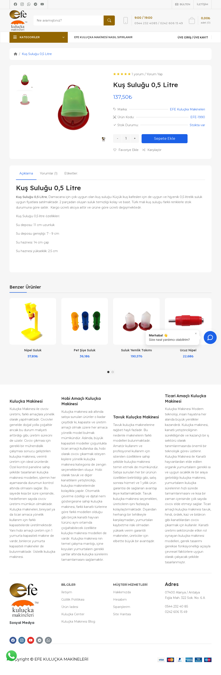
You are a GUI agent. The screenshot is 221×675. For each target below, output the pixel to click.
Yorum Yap (155, 74)
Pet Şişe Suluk (84, 350)
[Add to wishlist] (52, 305)
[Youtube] (42, 4)
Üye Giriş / (186, 37)
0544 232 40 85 (176, 606)
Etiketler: (71, 173)
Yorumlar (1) (48, 173)
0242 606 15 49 (176, 612)
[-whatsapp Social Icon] (48, 640)
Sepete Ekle (164, 139)
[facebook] (15, 4)
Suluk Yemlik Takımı (136, 350)
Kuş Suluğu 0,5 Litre (37, 54)
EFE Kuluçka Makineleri (187, 109)
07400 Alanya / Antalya (182, 592)
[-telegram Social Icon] (39, 640)
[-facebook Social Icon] (12, 640)
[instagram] (22, 4)
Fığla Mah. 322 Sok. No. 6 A (185, 598)
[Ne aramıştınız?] (109, 20)
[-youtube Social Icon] (30, 640)
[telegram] (35, 4)
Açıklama (26, 173)
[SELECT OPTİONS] (104, 316)
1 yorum (138, 74)
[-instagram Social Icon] (21, 640)
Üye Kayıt (201, 37)
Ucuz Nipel (188, 350)
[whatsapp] (28, 4)
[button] (108, 372)
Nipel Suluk (32, 350)
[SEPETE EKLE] (52, 316)
